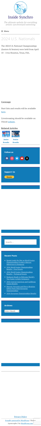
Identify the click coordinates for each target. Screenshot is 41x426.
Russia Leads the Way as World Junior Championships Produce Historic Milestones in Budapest (21, 262)
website (11, 121)
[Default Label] (21, 158)
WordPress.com (27, 423)
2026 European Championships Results (21, 293)
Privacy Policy (20, 416)
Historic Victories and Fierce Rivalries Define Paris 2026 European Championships (21, 288)
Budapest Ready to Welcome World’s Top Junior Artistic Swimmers (20, 278)
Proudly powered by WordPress (17, 420)
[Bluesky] (17, 158)
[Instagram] (12, 158)
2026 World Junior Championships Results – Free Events (20, 268)
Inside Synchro (20, 17)
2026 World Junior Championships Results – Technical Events (20, 273)
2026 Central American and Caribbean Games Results (21, 283)
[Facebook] (6, 158)
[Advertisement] (20, 80)
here (3, 112)
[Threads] (27, 158)
